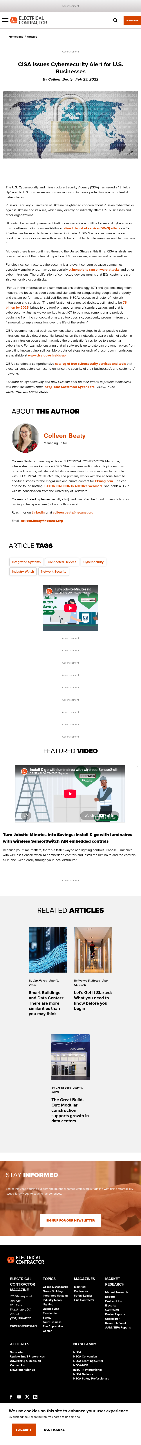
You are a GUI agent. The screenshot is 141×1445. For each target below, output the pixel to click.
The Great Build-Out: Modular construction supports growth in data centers (70, 1110)
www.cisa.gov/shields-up (47, 355)
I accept (23, 1430)
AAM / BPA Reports (118, 1327)
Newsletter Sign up (22, 1370)
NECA (77, 1352)
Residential (50, 1313)
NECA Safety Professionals (91, 1378)
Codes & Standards (55, 1287)
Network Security (53, 571)
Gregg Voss (64, 1088)
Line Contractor (84, 1300)
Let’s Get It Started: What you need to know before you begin (93, 1000)
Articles (32, 37)
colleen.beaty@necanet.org (73, 512)
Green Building (53, 1291)
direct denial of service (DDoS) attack (92, 228)
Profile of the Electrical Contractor (113, 1305)
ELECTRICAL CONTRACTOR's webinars (73, 486)
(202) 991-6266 (20, 1318)
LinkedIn (38, 512)
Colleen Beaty (65, 436)
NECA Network (83, 1374)
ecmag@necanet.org (23, 1326)
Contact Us (17, 1365)
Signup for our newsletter (70, 1220)
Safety (47, 1318)
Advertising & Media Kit (25, 1361)
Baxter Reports (115, 1314)
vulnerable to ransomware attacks (94, 269)
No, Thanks (54, 1430)
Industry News (52, 1300)
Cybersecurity (93, 562)
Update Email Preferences (27, 1356)
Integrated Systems (26, 562)
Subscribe (132, 20)
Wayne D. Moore (89, 980)
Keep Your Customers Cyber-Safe (70, 387)
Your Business (52, 1322)
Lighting (48, 1304)
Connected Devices (62, 562)
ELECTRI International (87, 1370)
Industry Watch (23, 571)
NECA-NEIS (80, 1365)
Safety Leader (83, 1295)
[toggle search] (115, 20)
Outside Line (51, 1309)
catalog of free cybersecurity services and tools (90, 364)
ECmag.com (104, 481)
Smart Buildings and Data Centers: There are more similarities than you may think (46, 1003)
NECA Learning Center (88, 1361)
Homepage (16, 37)
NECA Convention (85, 1356)
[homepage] (28, 20)
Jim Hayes (40, 980)
